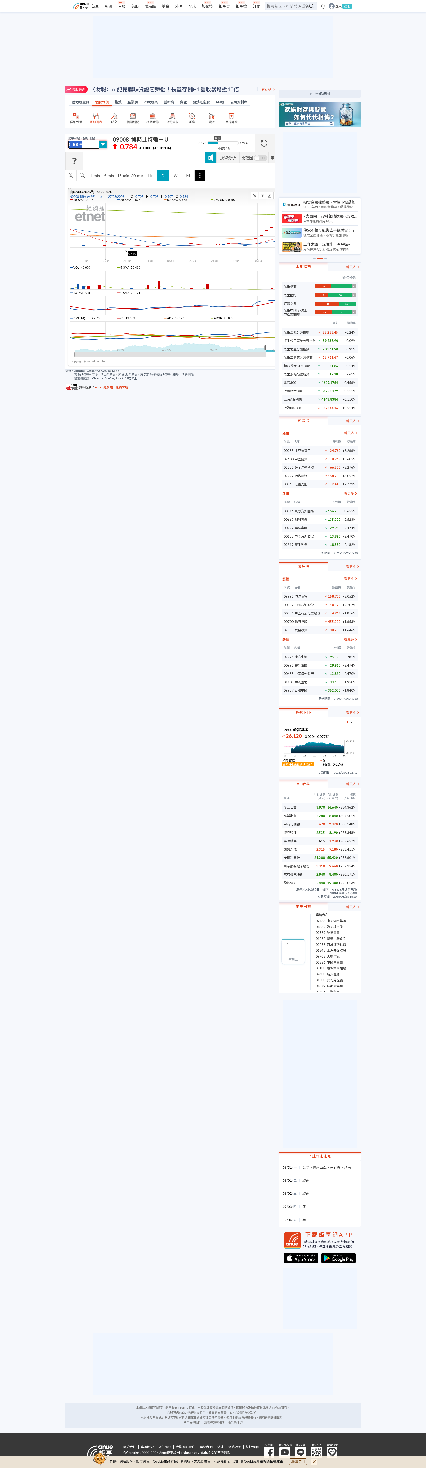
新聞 (108, 6)
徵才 (220, 1447)
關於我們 (129, 1447)
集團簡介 (147, 1447)
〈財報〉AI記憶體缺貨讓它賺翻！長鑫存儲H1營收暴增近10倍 (164, 89)
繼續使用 (298, 1461)
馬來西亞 (320, 1167)
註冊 (347, 6)
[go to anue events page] (323, 6)
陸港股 (150, 6)
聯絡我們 (206, 1447)
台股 (121, 6)
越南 (347, 1167)
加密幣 (207, 6)
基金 (165, 6)
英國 (305, 1167)
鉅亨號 (241, 6)
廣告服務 (164, 1447)
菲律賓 (335, 1167)
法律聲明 (252, 1447)
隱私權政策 (274, 1461)
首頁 (95, 6)
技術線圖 (322, 93)
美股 (135, 6)
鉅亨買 (224, 6)
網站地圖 (234, 1447)
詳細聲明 (277, 1417)
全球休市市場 (320, 1156)
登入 (338, 6)
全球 (192, 6)
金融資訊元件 (185, 1447)
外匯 (178, 6)
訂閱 (256, 6)
